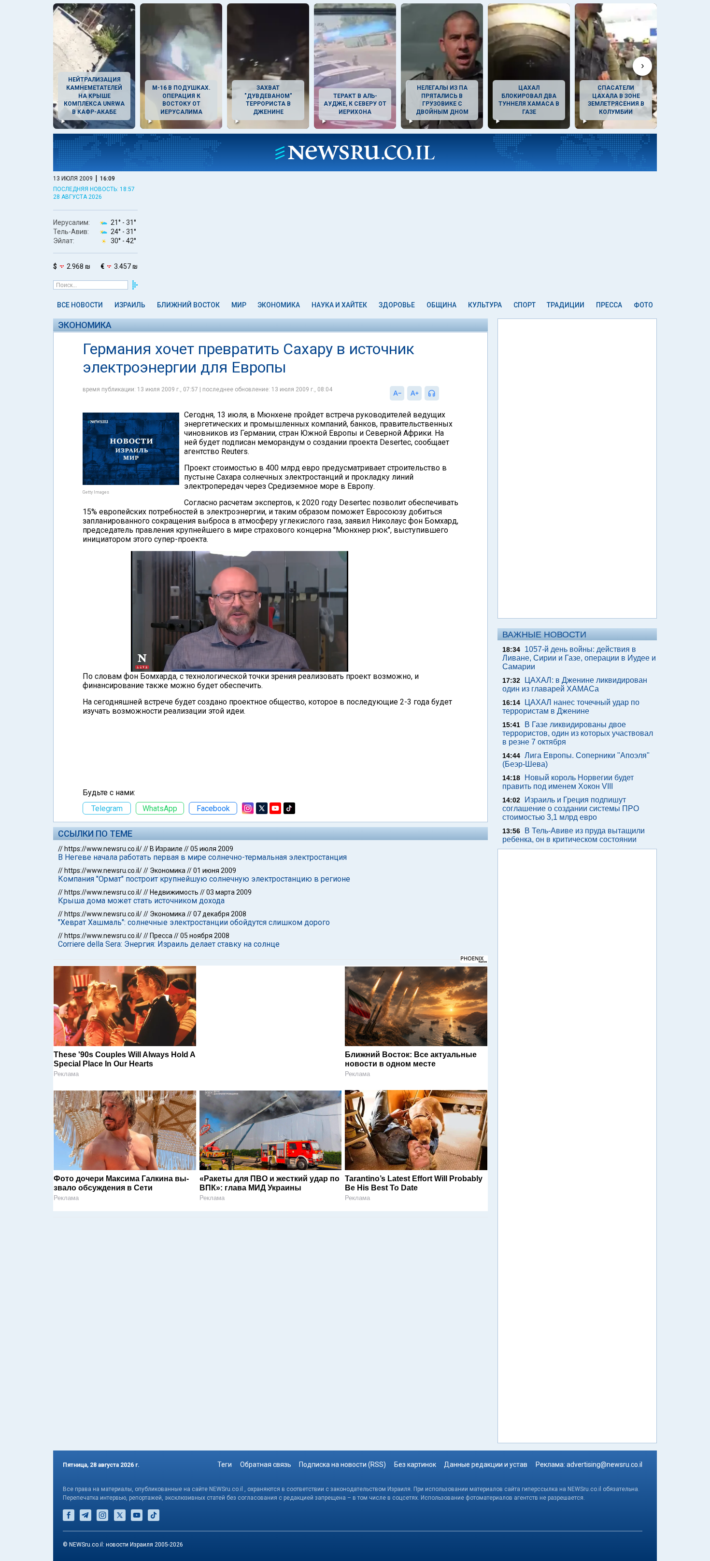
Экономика (278, 305)
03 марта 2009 (229, 892)
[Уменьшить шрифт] (397, 393)
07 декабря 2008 (219, 914)
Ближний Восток (188, 305)
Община (441, 305)
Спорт (524, 305)
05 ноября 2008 (204, 935)
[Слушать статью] (441, 393)
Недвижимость (174, 892)
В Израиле (166, 849)
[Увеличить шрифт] (414, 393)
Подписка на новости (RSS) (342, 1464)
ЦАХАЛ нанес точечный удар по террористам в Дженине (570, 706)
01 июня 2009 (214, 870)
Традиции (565, 305)
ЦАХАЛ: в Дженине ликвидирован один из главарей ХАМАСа (574, 684)
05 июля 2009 (211, 849)
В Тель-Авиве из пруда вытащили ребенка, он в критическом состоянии (573, 835)
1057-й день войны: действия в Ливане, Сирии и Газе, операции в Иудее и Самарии (579, 658)
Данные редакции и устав (485, 1464)
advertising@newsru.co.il (604, 1464)
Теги (224, 1464)
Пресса (609, 305)
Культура (485, 305)
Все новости (80, 305)
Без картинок (415, 1464)
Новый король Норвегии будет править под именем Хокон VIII (568, 782)
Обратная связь (265, 1464)
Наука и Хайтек (339, 305)
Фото (643, 305)
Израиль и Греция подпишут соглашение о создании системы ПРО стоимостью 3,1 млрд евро (570, 808)
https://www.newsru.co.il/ (103, 849)
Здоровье (397, 305)
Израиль (129, 305)
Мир (238, 305)
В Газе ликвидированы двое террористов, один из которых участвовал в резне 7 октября (577, 733)
